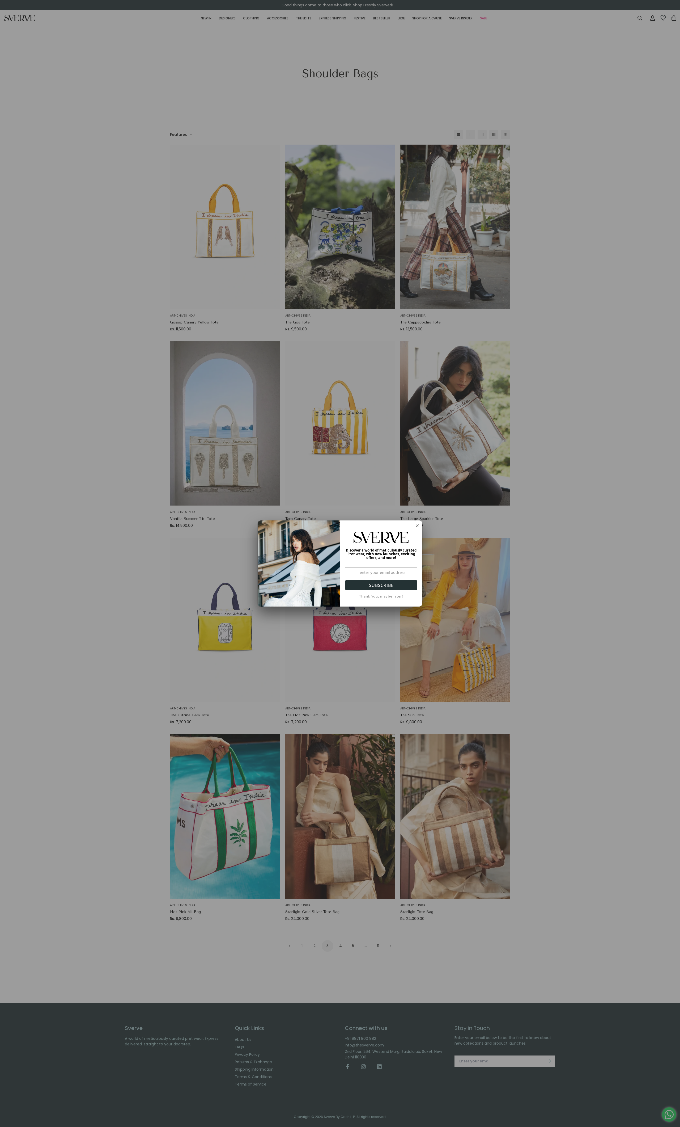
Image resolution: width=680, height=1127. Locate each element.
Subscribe (381, 585)
